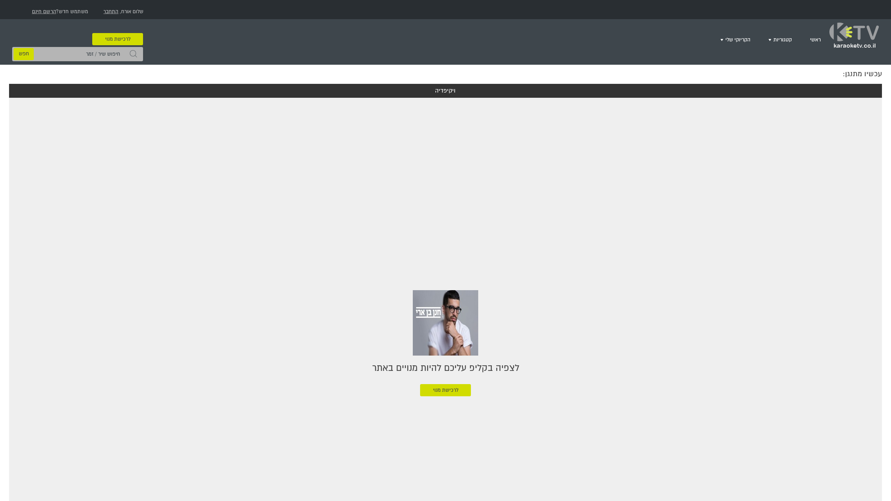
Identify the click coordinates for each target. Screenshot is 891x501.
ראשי (817, 39)
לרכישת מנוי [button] (118, 28)
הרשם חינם (44, 11)
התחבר (110, 11)
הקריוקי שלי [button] (747, 39)
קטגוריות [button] (788, 39)
